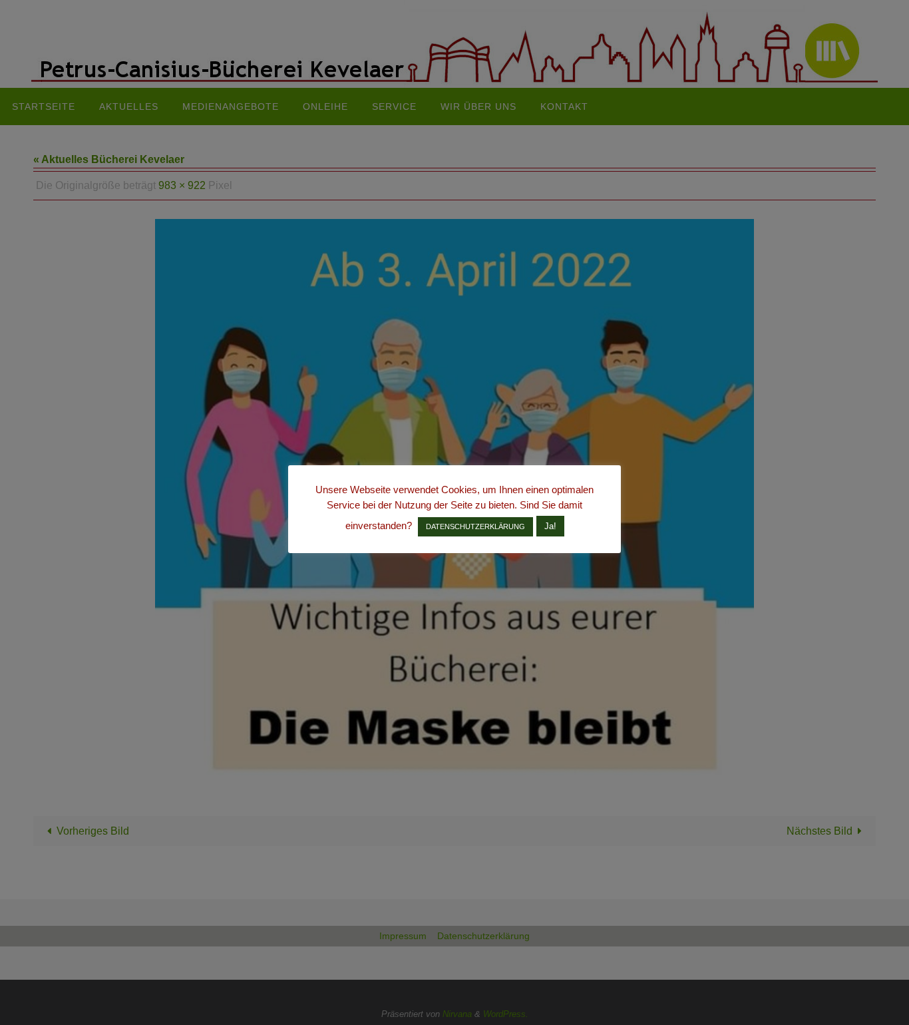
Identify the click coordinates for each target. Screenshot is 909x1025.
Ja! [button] (550, 526)
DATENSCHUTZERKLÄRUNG (475, 526)
